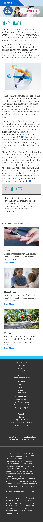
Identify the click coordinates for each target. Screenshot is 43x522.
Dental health (21, 393)
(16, (19, 137)
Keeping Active (21, 375)
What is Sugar (21, 399)
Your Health (22, 381)
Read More (9, 262)
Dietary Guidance (21, 368)
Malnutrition (22, 390)
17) (22, 137)
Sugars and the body (21, 366)
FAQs (22, 410)
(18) (30, 181)
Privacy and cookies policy (21, 422)
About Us (21, 414)
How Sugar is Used (21, 405)
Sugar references (21, 420)
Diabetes (21, 387)
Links (21, 417)
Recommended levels (21, 378)
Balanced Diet (21, 363)
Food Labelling (21, 371)
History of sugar (21, 407)
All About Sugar (21, 396)
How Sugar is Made (21, 402)
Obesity (21, 384)
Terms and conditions (21, 425)
